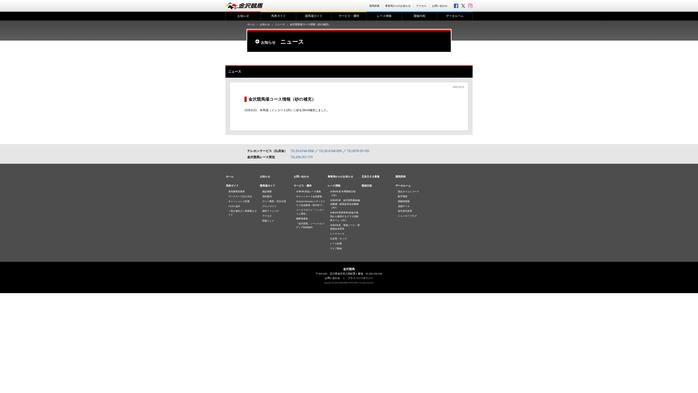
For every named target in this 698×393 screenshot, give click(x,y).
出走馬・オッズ (338, 239)
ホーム (251, 24)
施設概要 (267, 191)
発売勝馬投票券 (236, 191)
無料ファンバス (270, 211)
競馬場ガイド (313, 16)
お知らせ (243, 16)
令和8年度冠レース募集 (308, 191)
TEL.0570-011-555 (358, 151)
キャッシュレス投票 (239, 201)
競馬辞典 (374, 6)
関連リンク (268, 221)
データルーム (455, 16)
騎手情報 (402, 196)
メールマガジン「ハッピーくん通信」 (310, 212)
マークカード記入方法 (240, 196)
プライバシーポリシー (360, 278)
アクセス (421, 6)
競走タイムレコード (408, 191)
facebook (456, 5)
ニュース (280, 24)
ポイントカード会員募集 (309, 196)
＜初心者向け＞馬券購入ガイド (242, 213)
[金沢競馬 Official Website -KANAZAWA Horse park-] (244, 5)
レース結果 (336, 243)
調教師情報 (404, 201)
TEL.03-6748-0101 (330, 151)
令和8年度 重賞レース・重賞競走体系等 (345, 227)
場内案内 (267, 196)
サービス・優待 (349, 16)
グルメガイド (269, 206)
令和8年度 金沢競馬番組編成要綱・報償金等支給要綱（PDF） (345, 204)
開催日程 (419, 16)
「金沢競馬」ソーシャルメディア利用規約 (310, 225)
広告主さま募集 (371, 176)
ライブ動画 (336, 248)
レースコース (337, 234)
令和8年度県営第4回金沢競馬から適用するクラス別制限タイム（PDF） (344, 216)
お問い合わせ (439, 6)
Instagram (470, 5)
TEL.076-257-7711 (301, 157)
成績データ (404, 206)
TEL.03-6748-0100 (302, 151)
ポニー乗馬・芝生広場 (274, 201)
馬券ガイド (278, 16)
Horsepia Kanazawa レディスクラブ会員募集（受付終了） (310, 203)
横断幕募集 (302, 219)
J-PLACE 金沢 (234, 206)
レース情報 (384, 16)
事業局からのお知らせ (398, 6)
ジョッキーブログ (407, 216)
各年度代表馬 (405, 211)
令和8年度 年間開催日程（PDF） (343, 193)
